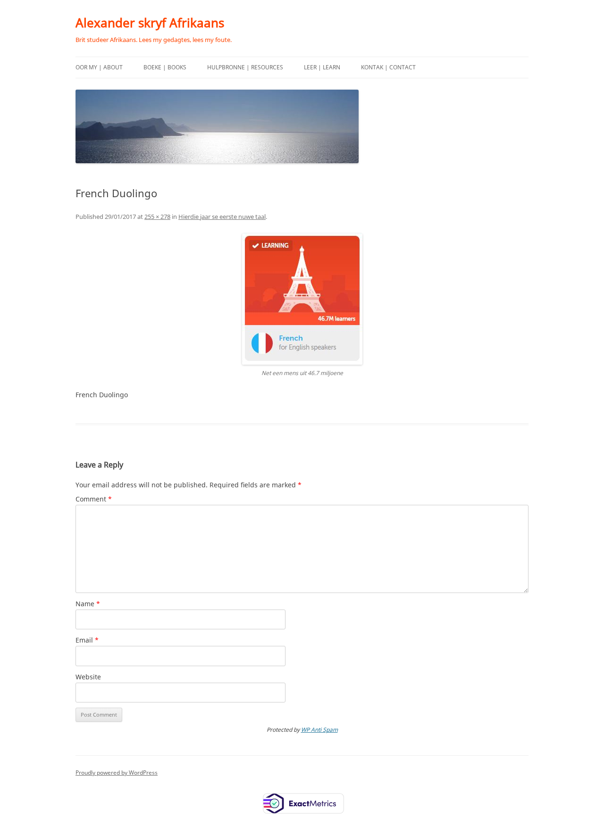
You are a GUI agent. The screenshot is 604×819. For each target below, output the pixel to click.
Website (88, 676)
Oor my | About (99, 67)
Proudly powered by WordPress (117, 773)
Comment (94, 498)
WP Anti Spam (319, 730)
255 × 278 (157, 216)
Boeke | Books (164, 67)
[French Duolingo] (302, 299)
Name (88, 603)
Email (87, 639)
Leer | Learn (322, 67)
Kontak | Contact (388, 67)
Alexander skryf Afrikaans (150, 22)
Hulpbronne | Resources (245, 67)
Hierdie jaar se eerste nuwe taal (222, 216)
